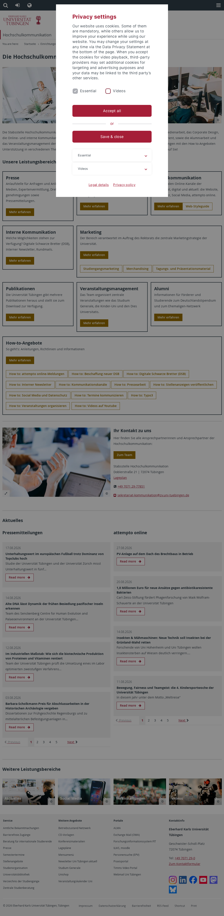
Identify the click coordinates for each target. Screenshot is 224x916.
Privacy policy (124, 185)
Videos (119, 91)
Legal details (99, 185)
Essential (88, 91)
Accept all (112, 111)
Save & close (112, 136)
